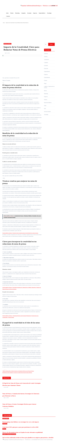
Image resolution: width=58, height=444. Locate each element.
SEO (45, 108)
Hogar (45, 83)
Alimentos (46, 53)
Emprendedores (42, 13)
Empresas (35, 13)
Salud (45, 105)
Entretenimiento (47, 77)
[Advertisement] (29, 32)
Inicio (7, 13)
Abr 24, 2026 (6, 408)
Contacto (8, 16)
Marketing (17, 13)
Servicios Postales (47, 111)
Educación (46, 68)
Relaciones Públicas (7, 43)
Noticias (11, 13)
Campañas (23, 13)
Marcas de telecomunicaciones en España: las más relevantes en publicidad (22, 432)
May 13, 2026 (6, 397)
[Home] (4, 14)
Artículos (45, 56)
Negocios (46, 96)
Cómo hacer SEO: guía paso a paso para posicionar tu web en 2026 (20, 427)
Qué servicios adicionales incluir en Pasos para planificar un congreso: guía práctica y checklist (27, 437)
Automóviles (46, 59)
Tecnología (49, 13)
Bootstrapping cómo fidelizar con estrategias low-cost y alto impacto (20, 422)
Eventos (45, 80)
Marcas (45, 90)
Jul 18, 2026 (6, 387)
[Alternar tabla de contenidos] (3, 83)
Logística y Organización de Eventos (49, 87)
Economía (29, 13)
